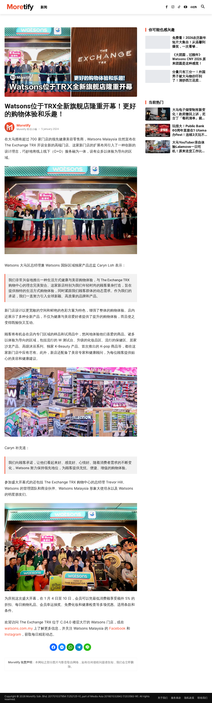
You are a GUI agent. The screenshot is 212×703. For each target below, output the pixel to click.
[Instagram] (173, 7)
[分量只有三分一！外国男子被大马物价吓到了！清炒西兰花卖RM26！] (157, 76)
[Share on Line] (87, 647)
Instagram (13, 634)
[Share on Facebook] (53, 647)
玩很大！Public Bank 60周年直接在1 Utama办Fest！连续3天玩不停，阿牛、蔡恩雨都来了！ (189, 130)
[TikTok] (179, 7)
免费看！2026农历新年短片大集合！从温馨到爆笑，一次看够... (189, 42)
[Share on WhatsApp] (70, 647)
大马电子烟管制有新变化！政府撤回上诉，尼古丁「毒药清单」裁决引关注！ (188, 114)
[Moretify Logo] (20, 7)
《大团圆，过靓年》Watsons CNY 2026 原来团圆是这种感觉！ (189, 59)
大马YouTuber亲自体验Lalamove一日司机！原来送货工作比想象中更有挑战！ (188, 146)
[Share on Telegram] (79, 647)
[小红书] (192, 7)
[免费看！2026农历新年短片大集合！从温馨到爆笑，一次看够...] (157, 42)
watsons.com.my (19, 628)
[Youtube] (185, 7)
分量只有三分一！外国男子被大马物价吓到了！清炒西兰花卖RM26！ (188, 76)
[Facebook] (166, 7)
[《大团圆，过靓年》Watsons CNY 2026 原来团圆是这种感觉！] (157, 59)
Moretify (23, 125)
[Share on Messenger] (62, 647)
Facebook (117, 628)
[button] (202, 7)
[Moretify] (9, 127)
